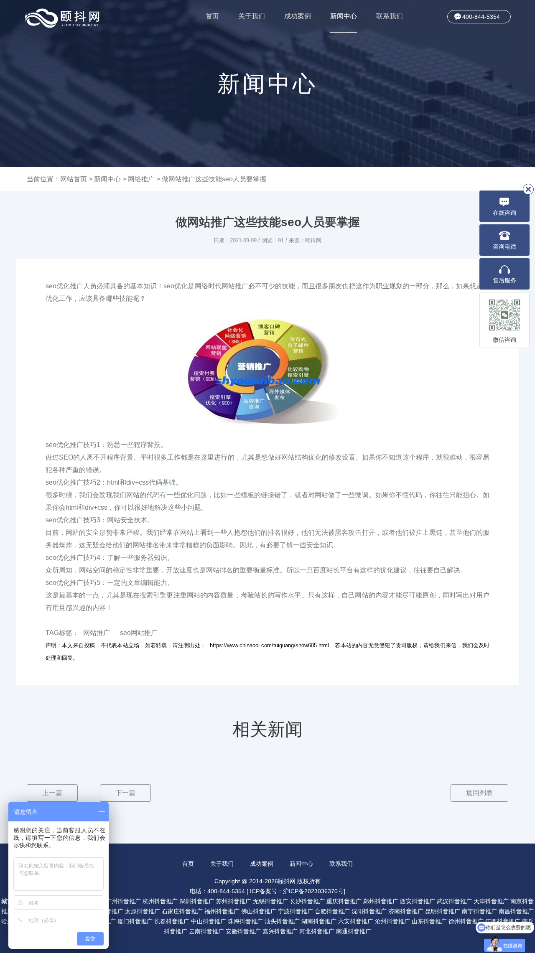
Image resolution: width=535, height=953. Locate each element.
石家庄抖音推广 (182, 911)
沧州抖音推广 (392, 921)
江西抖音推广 (502, 921)
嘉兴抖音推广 (280, 931)
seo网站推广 (139, 632)
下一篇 (125, 792)
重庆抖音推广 (344, 901)
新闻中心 (343, 16)
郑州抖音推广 (380, 901)
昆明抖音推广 (442, 911)
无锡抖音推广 (270, 901)
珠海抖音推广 (245, 921)
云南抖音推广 (206, 931)
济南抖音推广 (405, 911)
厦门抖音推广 (135, 921)
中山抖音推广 (208, 921)
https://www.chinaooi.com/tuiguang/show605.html (269, 645)
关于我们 (251, 16)
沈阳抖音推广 (369, 911)
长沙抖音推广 (307, 901)
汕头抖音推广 (282, 921)
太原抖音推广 (142, 911)
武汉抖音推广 (454, 901)
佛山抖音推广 (258, 911)
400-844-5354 (481, 16)
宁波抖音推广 (295, 911)
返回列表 (479, 792)
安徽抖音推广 (243, 931)
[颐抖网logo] (62, 18)
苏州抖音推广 (233, 901)
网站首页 (73, 179)
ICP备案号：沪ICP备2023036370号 (297, 891)
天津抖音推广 (491, 901)
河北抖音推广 (316, 931)
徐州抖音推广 (466, 921)
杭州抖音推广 (160, 901)
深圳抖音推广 (196, 901)
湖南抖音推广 (318, 921)
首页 (212, 16)
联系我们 (389, 16)
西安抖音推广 (417, 901)
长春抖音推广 (171, 921)
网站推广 (96, 632)
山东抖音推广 (429, 921)
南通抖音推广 (353, 931)
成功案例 (297, 16)
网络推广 (141, 179)
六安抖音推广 (355, 921)
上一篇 (52, 792)
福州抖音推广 (221, 911)
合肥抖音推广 (332, 911)
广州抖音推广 (123, 901)
